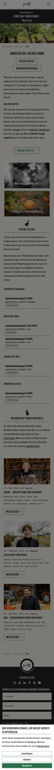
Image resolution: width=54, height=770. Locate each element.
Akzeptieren (27, 765)
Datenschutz (43, 746)
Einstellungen (27, 753)
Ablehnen (27, 759)
